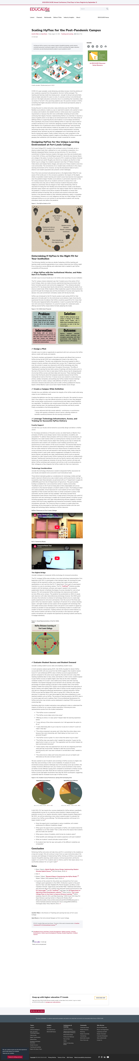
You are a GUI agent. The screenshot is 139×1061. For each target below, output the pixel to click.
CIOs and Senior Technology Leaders (35, 1032)
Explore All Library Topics (36, 1049)
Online (65, 1041)
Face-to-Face (66, 1039)
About (78, 17)
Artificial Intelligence (35, 1029)
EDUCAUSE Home (103, 17)
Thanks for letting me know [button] (15, 1057)
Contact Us (99, 1040)
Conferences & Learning (67, 1026)
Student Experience (67, 933)
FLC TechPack (54, 890)
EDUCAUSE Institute (68, 1034)
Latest (32, 17)
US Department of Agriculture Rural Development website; (58, 891)
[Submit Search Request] (107, 9)
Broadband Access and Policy (41, 931)
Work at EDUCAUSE (101, 1038)
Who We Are (100, 1025)
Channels (39, 17)
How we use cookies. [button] (8, 1053)
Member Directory (84, 1029)
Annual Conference (67, 1029)
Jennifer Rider (35, 34)
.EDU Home (70, 1057)
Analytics (32, 1027)
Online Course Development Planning (51, 933)
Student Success (34, 1045)
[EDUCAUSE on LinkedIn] (104, 1057)
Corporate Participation (102, 1036)
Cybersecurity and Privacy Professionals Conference (69, 1032)
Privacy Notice (52, 1057)
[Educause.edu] (37, 1011)
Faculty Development (55, 931)
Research (49, 1027)
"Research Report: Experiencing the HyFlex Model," (62, 876)
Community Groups (84, 1027)
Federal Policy (33, 1039)
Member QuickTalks (84, 1034)
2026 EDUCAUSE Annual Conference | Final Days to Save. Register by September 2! (69, 2)
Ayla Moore (44, 34)
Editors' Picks (57, 17)
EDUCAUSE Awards (84, 1038)
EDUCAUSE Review (51, 1031)
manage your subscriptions (52, 1002)
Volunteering (83, 1036)
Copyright (33, 1057)
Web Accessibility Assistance (82, 1057)
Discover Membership (102, 1027)
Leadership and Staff (102, 1031)
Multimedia (47, 17)
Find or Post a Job (84, 1040)
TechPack (65, 586)
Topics (32, 1025)
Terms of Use (61, 1057)
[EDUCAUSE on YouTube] (108, 1057)
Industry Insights (69, 17)
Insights (49, 1025)
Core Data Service (51, 1029)
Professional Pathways (68, 1037)
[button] (117, 1057)
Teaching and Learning (67, 34)
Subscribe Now (100, 997)
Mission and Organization (103, 1029)
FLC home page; (41, 890)
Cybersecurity (33, 1035)
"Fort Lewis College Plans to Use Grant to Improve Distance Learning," (57, 893)
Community (83, 1025)
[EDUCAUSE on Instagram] (101, 1057)
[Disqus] (57, 957)
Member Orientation (101, 1034)
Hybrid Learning (66, 931)
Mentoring (82, 1031)
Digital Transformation (35, 1037)
